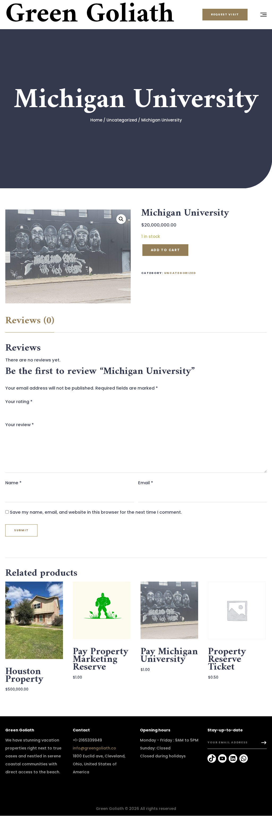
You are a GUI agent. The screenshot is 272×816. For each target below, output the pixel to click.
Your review (19, 425)
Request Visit (225, 14)
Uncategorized (122, 120)
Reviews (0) (29, 321)
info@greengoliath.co (94, 748)
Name (13, 483)
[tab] (29, 321)
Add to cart (165, 250)
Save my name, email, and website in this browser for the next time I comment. (96, 512)
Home (96, 120)
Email (145, 483)
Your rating (18, 402)
